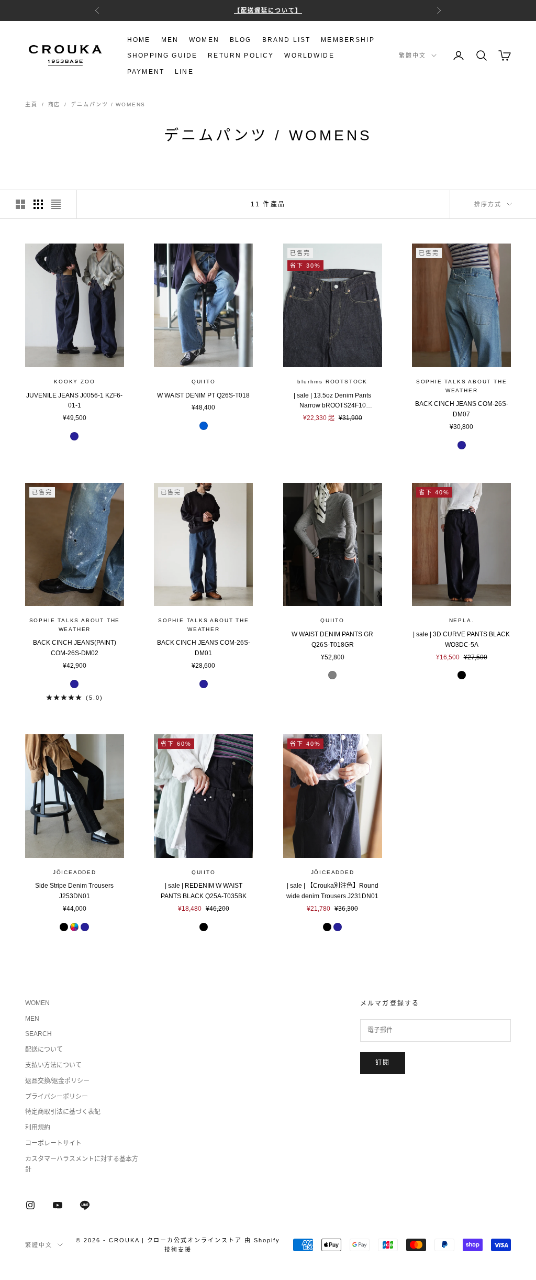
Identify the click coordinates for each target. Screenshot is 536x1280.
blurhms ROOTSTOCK (332, 381)
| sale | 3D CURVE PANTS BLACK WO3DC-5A (461, 639)
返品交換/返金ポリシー (57, 1081)
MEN (169, 39)
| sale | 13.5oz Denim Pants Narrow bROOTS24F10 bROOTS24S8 (332, 402)
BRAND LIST (286, 39)
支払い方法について (53, 1065)
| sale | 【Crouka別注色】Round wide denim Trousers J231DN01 (332, 891)
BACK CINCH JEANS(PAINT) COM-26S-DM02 (74, 648)
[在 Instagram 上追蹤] (30, 1205)
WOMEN (204, 39)
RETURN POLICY (241, 55)
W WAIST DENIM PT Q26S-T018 (203, 395)
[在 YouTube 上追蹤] (57, 1205)
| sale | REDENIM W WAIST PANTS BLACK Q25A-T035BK (204, 891)
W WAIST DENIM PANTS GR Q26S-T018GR (332, 639)
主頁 (31, 104)
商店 (54, 104)
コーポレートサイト (53, 1143)
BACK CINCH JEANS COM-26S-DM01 (203, 648)
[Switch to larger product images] (20, 204)
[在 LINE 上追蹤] (85, 1205)
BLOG (241, 39)
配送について (44, 1049)
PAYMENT (145, 71)
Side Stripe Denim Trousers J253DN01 (74, 891)
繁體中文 (412, 55)
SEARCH (38, 1034)
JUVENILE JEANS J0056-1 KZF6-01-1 (74, 401)
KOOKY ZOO (74, 381)
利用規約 (37, 1127)
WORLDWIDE (309, 55)
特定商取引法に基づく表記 (62, 1112)
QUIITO (204, 381)
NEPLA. (461, 620)
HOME (139, 39)
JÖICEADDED (74, 872)
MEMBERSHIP (348, 39)
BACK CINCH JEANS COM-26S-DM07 (461, 409)
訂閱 (382, 1062)
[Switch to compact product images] (56, 204)
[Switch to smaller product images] (38, 204)
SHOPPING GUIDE (162, 55)
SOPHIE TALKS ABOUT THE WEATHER (461, 386)
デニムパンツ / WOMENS (108, 104)
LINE (184, 71)
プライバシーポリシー (56, 1096)
